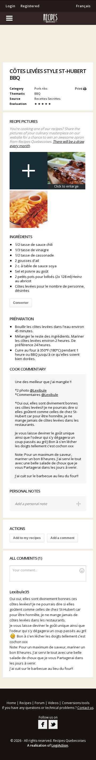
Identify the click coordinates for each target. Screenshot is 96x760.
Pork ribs (40, 88)
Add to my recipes (27, 538)
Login (10, 5)
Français (83, 5)
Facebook (42, 724)
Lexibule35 (19, 591)
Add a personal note (31, 503)
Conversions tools (75, 703)
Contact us (85, 707)
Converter (21, 303)
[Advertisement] (48, 45)
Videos (53, 703)
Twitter (53, 724)
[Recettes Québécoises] (48, 18)
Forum (40, 703)
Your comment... (25, 570)
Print (79, 88)
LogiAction (59, 745)
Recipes (25, 703)
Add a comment (62, 538)
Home (11, 703)
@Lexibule (38, 390)
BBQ (37, 93)
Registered (30, 5)
